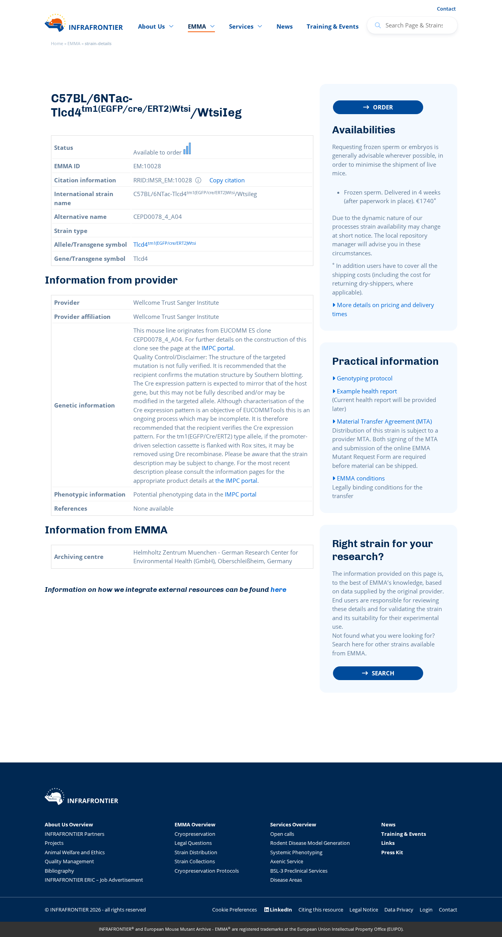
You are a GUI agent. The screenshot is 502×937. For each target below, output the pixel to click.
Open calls (282, 833)
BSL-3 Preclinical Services (298, 870)
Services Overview (293, 824)
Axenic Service (286, 861)
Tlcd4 (164, 244)
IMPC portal (217, 348)
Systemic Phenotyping (296, 852)
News (284, 26)
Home (57, 43)
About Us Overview (69, 824)
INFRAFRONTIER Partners (74, 833)
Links (388, 842)
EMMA (73, 43)
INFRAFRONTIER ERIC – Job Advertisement (94, 879)
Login (426, 909)
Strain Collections (195, 861)
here (278, 589)
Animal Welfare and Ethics (75, 852)
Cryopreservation (195, 833)
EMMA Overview (195, 824)
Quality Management (69, 861)
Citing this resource (320, 909)
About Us (151, 26)
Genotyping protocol (364, 378)
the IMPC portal (236, 480)
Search (383, 673)
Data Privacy (398, 909)
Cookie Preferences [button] (234, 909)
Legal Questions (193, 842)
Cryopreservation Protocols (207, 870)
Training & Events (332, 26)
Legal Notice (363, 909)
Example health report (366, 391)
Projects (54, 842)
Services (241, 26)
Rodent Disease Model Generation (310, 842)
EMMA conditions (360, 478)
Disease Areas (286, 879)
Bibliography (59, 870)
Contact (446, 8)
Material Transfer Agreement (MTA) (383, 421)
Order (383, 107)
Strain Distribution (196, 852)
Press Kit (392, 852)
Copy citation (227, 180)
